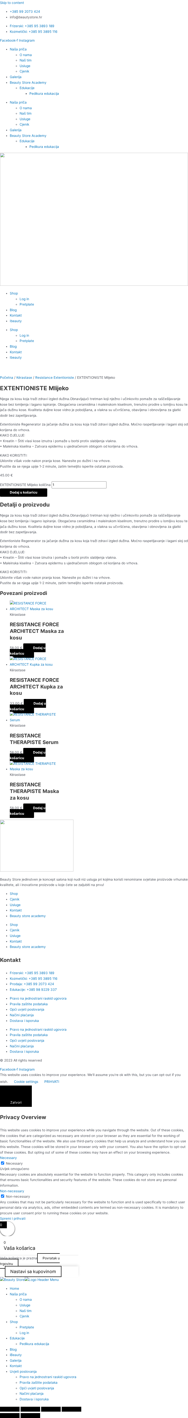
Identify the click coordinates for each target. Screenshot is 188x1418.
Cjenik (24, 71)
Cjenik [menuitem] (24, 1316)
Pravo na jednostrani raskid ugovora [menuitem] (48, 1377)
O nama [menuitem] (26, 1299)
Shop (14, 293)
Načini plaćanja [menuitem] (32, 1393)
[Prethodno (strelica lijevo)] (10, 1415)
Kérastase (24, 377)
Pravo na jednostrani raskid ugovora (38, 998)
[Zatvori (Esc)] (71, 1409)
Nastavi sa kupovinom (33, 1271)
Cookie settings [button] (26, 1082)
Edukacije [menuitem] (17, 1338)
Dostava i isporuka (24, 1021)
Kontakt (16, 315)
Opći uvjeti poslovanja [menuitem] (37, 1388)
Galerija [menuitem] (16, 1360)
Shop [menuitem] (14, 1322)
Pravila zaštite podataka (29, 1004)
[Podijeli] (51, 1409)
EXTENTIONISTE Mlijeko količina (25, 485)
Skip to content (12, 3)
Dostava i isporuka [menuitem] (34, 1399)
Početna (6, 377)
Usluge (25, 66)
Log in (24, 299)
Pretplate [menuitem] (27, 1327)
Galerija (16, 77)
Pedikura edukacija (44, 93)
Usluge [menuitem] (25, 1305)
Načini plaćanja (22, 1015)
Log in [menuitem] (24, 1333)
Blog (13, 310)
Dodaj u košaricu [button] (28, 650)
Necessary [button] (8, 1158)
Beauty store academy (28, 916)
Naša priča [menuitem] (18, 1294)
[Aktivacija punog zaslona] (30, 1409)
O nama (26, 55)
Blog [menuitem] (13, 1349)
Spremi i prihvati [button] (12, 1218)
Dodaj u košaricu (23, 492)
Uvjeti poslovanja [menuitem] (23, 1371)
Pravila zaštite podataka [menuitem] (39, 1382)
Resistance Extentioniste (54, 377)
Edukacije (27, 88)
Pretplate (27, 304)
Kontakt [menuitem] (16, 1366)
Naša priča (18, 49)
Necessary (14, 1163)
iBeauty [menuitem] (16, 1355)
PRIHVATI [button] (51, 1082)
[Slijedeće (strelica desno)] (30, 1415)
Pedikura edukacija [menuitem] (34, 1344)
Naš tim (26, 60)
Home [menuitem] (14, 1288)
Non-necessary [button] (12, 1191)
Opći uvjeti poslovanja (27, 1009)
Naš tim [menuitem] (26, 1311)
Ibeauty (16, 321)
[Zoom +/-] (10, 1409)
